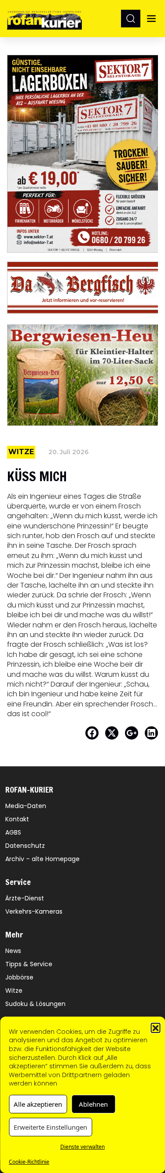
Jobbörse (19, 977)
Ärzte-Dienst (24, 898)
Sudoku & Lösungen (35, 1003)
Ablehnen (93, 1104)
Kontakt (17, 819)
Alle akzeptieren (38, 1104)
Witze (13, 990)
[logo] (44, 18)
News (13, 950)
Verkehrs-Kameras (33, 911)
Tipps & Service (28, 964)
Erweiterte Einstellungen (50, 1127)
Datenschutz (25, 845)
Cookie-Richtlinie (29, 1161)
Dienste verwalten (82, 1146)
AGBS (13, 832)
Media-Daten (25, 805)
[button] (155, 1027)
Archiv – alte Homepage (42, 858)
